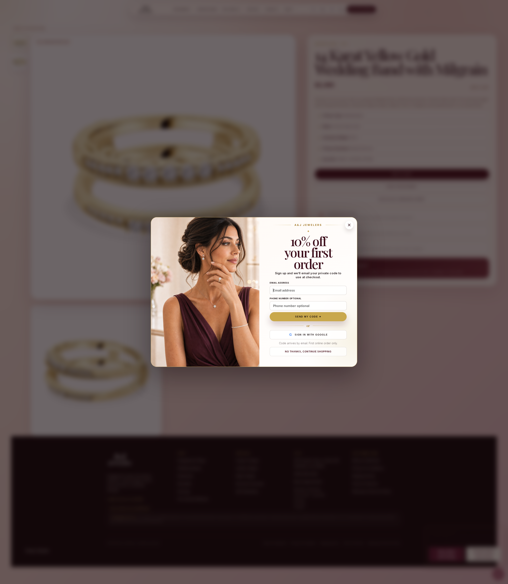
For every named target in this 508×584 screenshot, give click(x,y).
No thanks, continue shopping (308, 351)
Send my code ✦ (308, 316)
